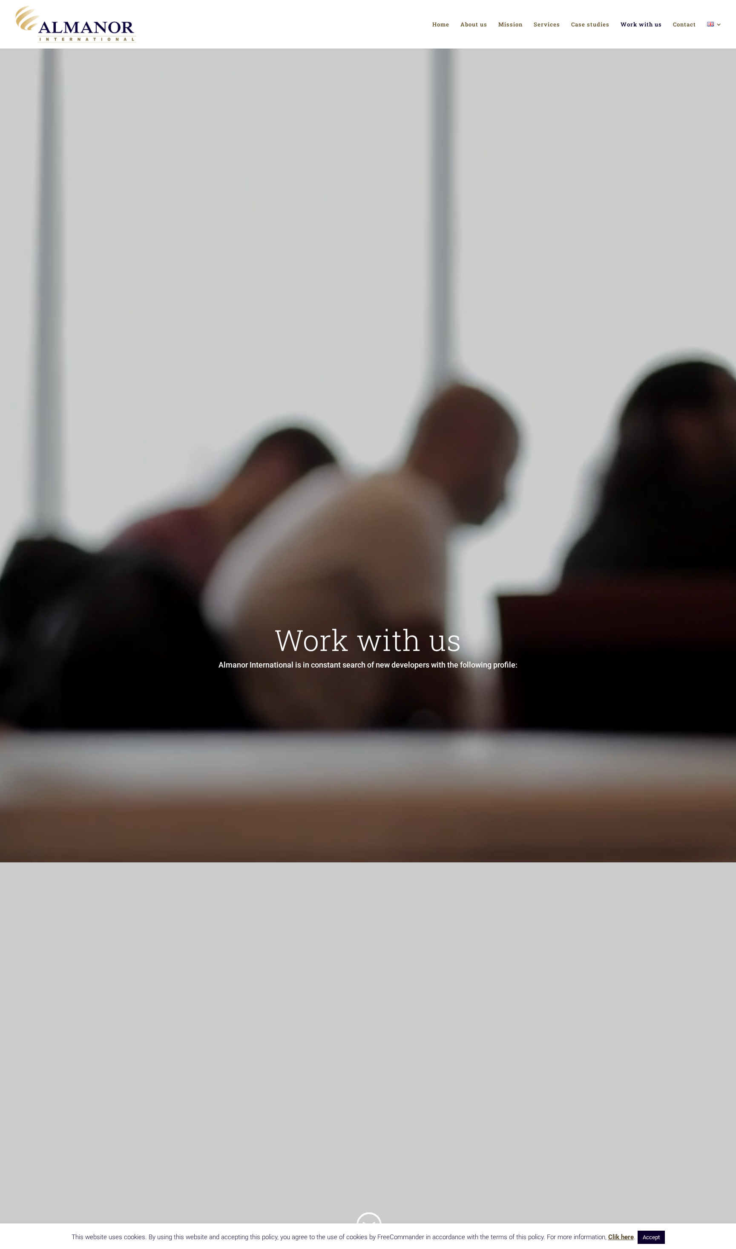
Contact (684, 24)
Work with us (641, 24)
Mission (510, 24)
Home (440, 24)
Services (547, 24)
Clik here (621, 1237)
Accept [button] (651, 1237)
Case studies (590, 24)
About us (473, 24)
